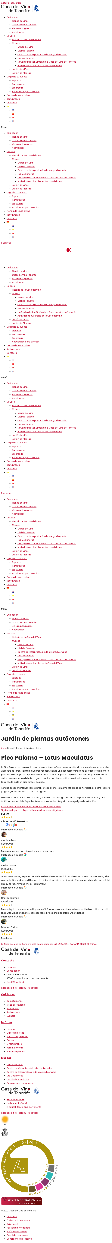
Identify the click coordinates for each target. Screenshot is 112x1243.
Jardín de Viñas (20, 69)
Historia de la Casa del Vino (26, 39)
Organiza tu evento (17, 76)
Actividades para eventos (25, 91)
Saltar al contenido (11, 3)
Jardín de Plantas (21, 73)
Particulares (18, 84)
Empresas (17, 87)
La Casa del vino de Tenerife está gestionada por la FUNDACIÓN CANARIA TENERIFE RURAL (49, 944)
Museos (16, 43)
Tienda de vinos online (18, 95)
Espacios (16, 80)
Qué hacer (12, 17)
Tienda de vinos (20, 21)
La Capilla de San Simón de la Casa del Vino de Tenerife (46, 61)
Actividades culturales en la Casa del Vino (39, 65)
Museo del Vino (25, 46)
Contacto (12, 102)
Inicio (4, 748)
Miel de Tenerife (26, 50)
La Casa (11, 35)
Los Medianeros (25, 58)
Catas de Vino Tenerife (24, 24)
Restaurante (13, 99)
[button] (56, 127)
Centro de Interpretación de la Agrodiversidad (42, 54)
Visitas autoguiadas (22, 28)
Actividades (18, 32)
